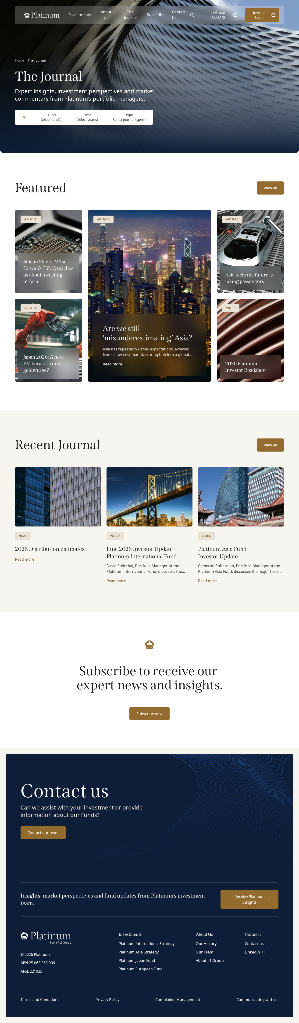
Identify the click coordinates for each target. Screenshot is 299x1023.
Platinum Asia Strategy (139, 952)
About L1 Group (210, 960)
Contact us (254, 943)
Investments (80, 14)
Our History (206, 943)
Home (19, 60)
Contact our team (43, 832)
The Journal (130, 14)
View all (270, 188)
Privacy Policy (107, 999)
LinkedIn (252, 952)
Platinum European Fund (141, 968)
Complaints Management (177, 999)
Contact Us (179, 14)
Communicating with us (257, 999)
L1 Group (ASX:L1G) (217, 14)
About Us (106, 14)
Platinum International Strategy (146, 943)
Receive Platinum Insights (250, 899)
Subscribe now (149, 713)
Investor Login (259, 14)
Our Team (204, 952)
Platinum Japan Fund (137, 960)
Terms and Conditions (40, 999)
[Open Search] (192, 15)
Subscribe (155, 14)
